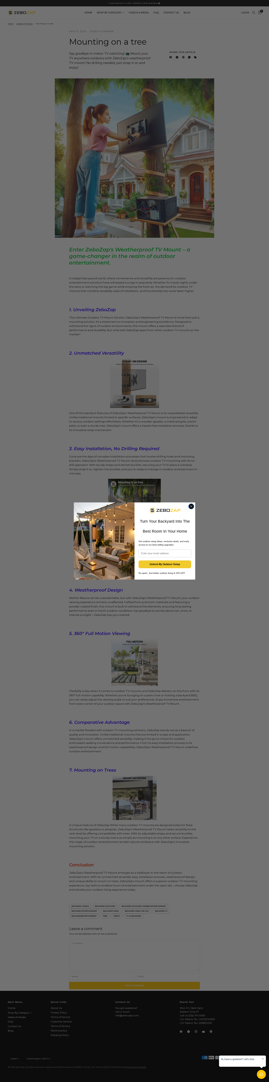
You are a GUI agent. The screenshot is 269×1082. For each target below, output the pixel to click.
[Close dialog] (191, 506)
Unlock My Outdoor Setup (165, 564)
